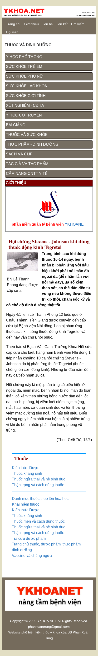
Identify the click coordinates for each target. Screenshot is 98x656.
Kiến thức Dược (25, 468)
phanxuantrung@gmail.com (49, 626)
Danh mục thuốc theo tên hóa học (40, 499)
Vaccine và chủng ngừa (32, 556)
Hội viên (12, 32)
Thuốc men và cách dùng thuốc (38, 521)
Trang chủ (13, 24)
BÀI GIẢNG (15, 125)
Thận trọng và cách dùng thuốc (38, 485)
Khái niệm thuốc (25, 504)
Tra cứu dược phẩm (29, 538)
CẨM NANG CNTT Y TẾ (27, 174)
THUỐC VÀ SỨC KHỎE (27, 135)
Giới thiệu (31, 24)
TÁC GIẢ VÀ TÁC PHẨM (27, 164)
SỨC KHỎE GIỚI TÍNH (26, 96)
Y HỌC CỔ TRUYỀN (24, 115)
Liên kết (62, 24)
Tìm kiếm (77, 24)
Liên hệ (47, 24)
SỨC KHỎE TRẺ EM (24, 67)
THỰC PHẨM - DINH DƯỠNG (32, 144)
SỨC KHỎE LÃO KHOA (26, 86)
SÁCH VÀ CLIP (19, 154)
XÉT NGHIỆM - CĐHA (25, 105)
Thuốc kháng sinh (27, 473)
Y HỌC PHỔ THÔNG (24, 57)
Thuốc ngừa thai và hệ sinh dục (38, 479)
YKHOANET (75, 224)
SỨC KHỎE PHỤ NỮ (24, 76)
